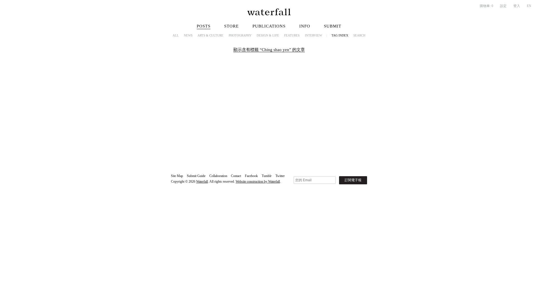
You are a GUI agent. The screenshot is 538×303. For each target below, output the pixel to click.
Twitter (280, 176)
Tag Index (339, 35)
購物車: (486, 6)
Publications (269, 26)
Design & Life (268, 35)
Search (359, 35)
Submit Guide (196, 176)
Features (292, 35)
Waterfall (202, 181)
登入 (516, 6)
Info (304, 26)
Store (231, 26)
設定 (503, 6)
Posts (203, 26)
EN (529, 6)
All (176, 35)
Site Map (177, 176)
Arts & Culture (210, 35)
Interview (313, 35)
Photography (240, 35)
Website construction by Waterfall (258, 181)
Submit (332, 26)
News (188, 35)
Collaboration (218, 176)
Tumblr (267, 176)
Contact (236, 176)
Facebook (251, 176)
